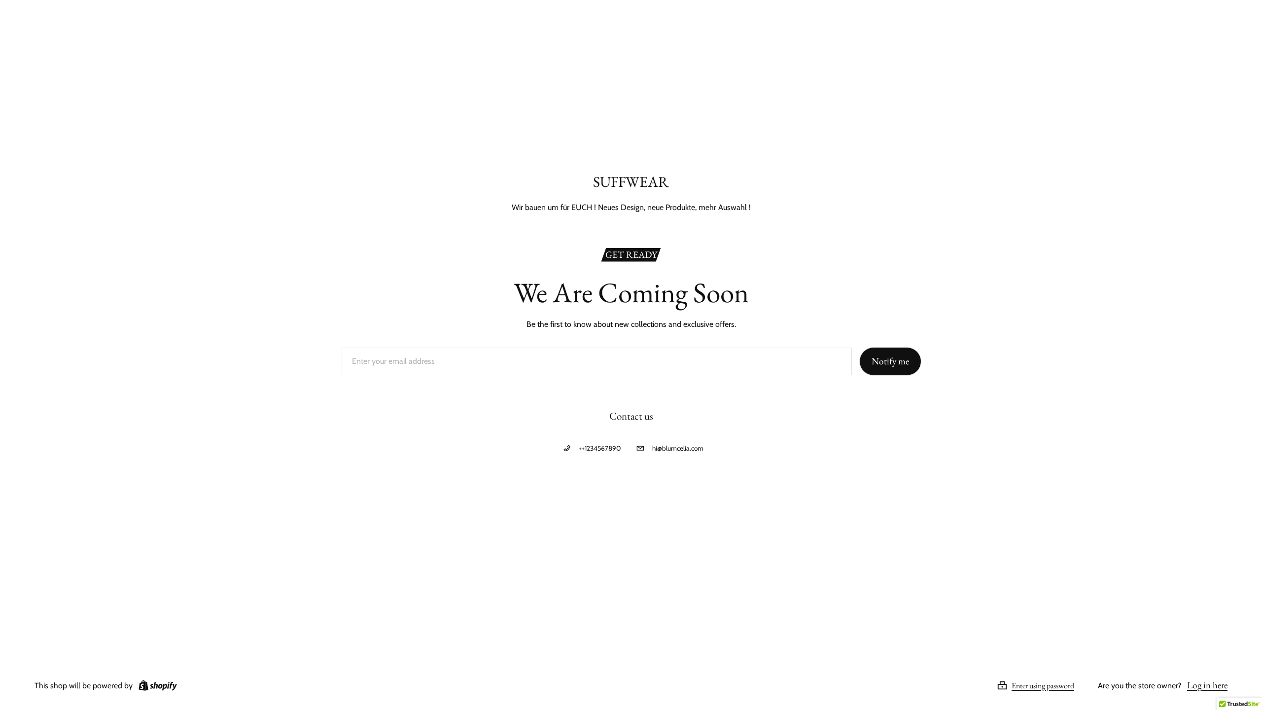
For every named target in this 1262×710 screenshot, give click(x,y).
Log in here (1207, 685)
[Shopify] (156, 685)
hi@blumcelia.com (677, 448)
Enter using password (1043, 685)
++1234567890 (600, 448)
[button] (1047, 685)
